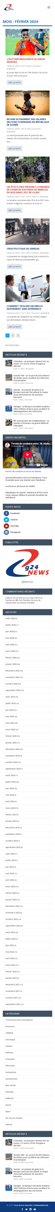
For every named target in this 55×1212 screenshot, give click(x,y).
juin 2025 (9, 710)
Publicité (9, 1098)
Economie (36, 129)
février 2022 (10, 971)
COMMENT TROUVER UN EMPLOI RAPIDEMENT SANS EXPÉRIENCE (25, 307)
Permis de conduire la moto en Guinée (23, 471)
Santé (8, 1105)
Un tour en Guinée (13, 1118)
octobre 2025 (11, 683)
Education (10, 1065)
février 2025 (10, 736)
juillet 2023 (10, 860)
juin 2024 (9, 788)
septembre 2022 (12, 925)
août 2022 (10, 932)
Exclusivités (30, 369)
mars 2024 (10, 808)
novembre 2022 (12, 912)
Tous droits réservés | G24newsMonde (31, 1205)
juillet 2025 (10, 703)
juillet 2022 (10, 939)
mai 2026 (9, 638)
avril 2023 (9, 880)
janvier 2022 (11, 978)
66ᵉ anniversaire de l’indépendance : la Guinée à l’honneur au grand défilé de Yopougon (31, 423)
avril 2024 (9, 801)
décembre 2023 (12, 827)
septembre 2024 (12, 768)
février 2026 (10, 657)
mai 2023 (9, 873)
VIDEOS (8, 1124)
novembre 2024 (12, 755)
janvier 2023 (11, 899)
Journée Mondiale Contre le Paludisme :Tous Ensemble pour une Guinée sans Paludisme (26, 478)
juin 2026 (9, 631)
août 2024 (10, 775)
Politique (35, 253)
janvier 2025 (11, 742)
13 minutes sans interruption (19, 1020)
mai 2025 (9, 716)
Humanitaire (11, 1078)
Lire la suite (14, 82)
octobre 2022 (11, 919)
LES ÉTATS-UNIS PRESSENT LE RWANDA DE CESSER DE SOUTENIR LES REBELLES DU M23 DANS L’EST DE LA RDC (28, 189)
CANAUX (9, 1033)
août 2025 (10, 697)
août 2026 (10, 618)
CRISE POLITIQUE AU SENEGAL (23, 248)
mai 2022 (9, 952)
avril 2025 (9, 723)
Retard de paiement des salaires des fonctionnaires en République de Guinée (28, 122)
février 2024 (10, 814)
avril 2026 (9, 644)
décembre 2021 (12, 984)
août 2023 (10, 853)
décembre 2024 (12, 749)
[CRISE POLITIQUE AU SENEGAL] (27, 231)
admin (17, 66)
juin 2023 (9, 867)
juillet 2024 (10, 782)
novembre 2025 (12, 677)
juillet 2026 (10, 625)
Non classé (29, 428)
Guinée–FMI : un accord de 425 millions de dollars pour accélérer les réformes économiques (31, 378)
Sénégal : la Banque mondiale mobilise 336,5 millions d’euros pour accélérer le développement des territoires (31, 409)
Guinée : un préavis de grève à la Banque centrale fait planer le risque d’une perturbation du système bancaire (30, 393)
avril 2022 (9, 958)
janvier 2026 (11, 664)
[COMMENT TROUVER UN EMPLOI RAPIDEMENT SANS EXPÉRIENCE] (27, 288)
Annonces (35, 313)
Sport (8, 1111)
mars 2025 (10, 729)
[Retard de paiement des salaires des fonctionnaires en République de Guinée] (27, 103)
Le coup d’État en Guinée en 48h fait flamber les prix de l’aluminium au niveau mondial (24, 600)
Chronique (37, 66)
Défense (35, 197)
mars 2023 (10, 886)
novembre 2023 (12, 834)
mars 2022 (10, 965)
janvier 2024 (11, 821)
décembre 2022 (12, 906)
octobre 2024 (11, 762)
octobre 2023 (11, 840)
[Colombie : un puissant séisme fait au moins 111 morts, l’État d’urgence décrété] (8, 363)
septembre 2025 (12, 690)
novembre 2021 (12, 991)
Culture (8, 1046)
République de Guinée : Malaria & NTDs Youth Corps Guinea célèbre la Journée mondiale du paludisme (26, 495)
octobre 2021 (11, 997)
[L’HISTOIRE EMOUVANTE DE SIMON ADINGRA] (27, 42)
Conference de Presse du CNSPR (20, 486)
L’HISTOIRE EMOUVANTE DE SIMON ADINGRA (26, 60)
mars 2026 (10, 651)
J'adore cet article (13, 597)
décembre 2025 (12, 670)
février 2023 (10, 893)
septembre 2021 (12, 1004)
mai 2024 (9, 795)
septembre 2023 (12, 847)
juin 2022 (9, 945)
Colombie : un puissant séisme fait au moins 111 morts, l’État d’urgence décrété (31, 363)
